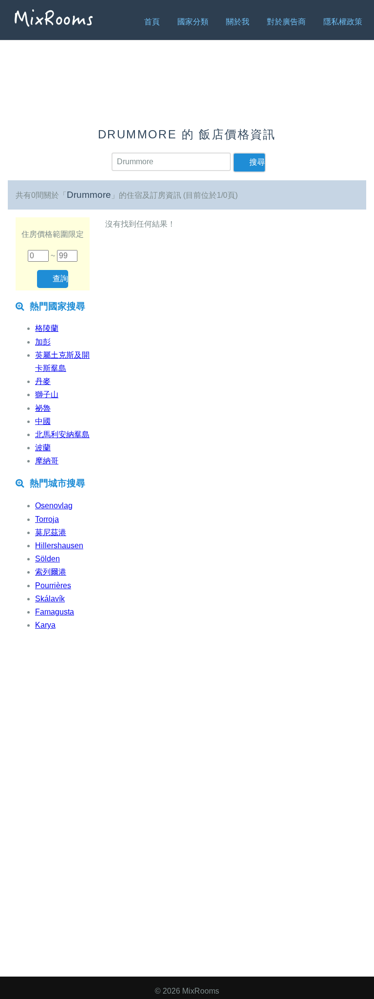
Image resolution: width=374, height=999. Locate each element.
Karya (45, 625)
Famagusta (54, 612)
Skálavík (50, 599)
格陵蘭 (46, 328)
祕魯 (43, 408)
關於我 (237, 22)
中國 (43, 421)
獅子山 (46, 394)
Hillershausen (59, 545)
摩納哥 (46, 461)
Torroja (47, 519)
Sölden (47, 559)
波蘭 (43, 447)
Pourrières (53, 585)
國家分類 (192, 22)
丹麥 (43, 381)
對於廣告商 (286, 22)
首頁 (152, 22)
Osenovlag (54, 505)
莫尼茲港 (50, 532)
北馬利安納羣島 (62, 434)
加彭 (43, 342)
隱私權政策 (342, 22)
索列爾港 (50, 572)
